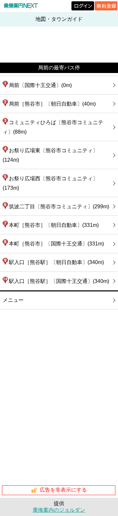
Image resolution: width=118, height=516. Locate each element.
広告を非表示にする (63, 490)
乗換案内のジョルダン (59, 510)
